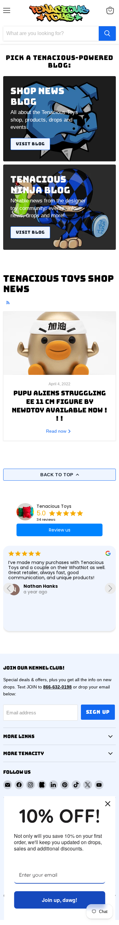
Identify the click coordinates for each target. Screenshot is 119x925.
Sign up (98, 712)
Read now (57, 431)
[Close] (107, 803)
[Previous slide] (8, 588)
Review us (59, 530)
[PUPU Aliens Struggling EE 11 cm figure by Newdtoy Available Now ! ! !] (59, 343)
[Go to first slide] (110, 588)
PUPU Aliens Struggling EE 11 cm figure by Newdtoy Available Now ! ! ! (59, 406)
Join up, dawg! (59, 900)
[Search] (107, 33)
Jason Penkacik (44, 597)
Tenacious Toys (53, 506)
